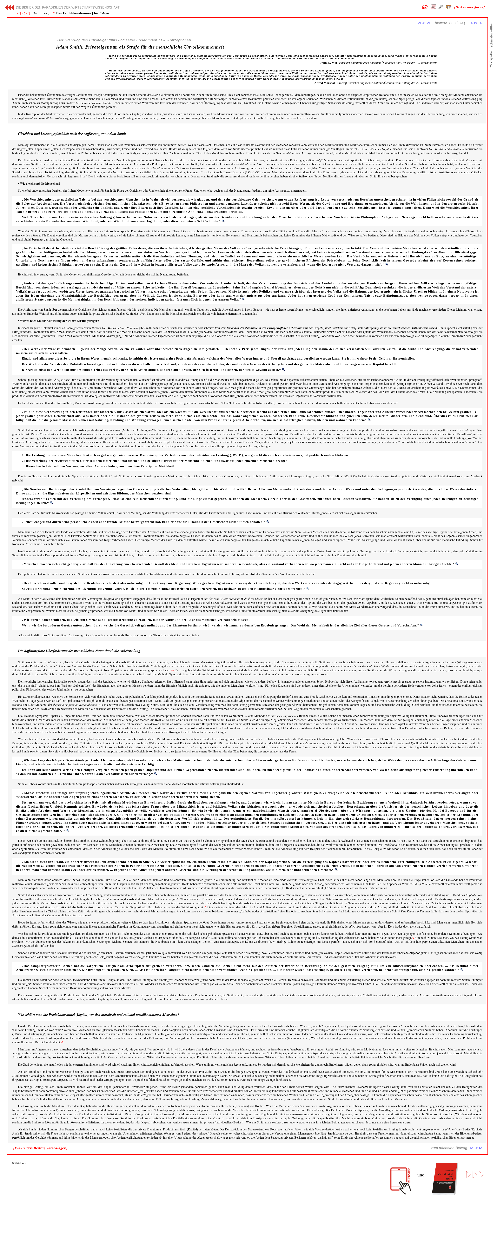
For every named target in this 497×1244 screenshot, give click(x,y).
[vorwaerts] (476, 23)
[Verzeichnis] (433, 8)
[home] (424, 7)
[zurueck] (9, 9)
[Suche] (440, 8)
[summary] (23, 13)
